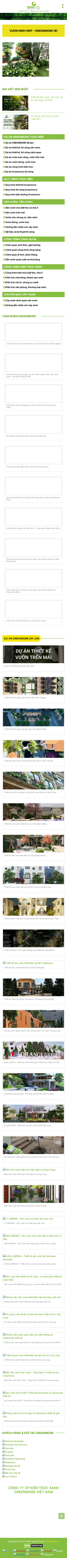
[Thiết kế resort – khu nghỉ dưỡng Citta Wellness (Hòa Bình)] (33, 938)
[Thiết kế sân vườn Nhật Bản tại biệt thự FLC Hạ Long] (33, 1355)
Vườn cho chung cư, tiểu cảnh (21, 217)
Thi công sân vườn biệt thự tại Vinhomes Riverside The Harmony (32, 1157)
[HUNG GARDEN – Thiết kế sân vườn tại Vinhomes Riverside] (33, 1257)
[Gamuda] (7, 1448)
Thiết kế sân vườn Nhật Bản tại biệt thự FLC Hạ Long (27, 1360)
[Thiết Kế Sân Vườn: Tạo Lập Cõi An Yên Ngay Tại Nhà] (15, 103)
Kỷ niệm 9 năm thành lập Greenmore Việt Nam (26, 436)
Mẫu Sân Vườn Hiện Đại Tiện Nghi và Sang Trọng (25, 1174)
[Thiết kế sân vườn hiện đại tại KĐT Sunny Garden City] (33, 875)
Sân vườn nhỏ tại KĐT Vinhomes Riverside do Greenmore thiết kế (32, 1400)
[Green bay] (8, 1469)
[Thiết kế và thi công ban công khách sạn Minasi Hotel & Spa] (33, 780)
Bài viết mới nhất (15, 89)
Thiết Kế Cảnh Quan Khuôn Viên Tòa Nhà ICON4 (25, 729)
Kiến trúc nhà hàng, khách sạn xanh (24, 277)
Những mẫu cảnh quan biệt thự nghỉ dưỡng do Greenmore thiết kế (32, 1342)
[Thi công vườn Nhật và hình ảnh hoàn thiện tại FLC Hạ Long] (33, 1316)
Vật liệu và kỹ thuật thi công (19, 231)
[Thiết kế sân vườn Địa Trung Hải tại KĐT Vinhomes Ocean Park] (33, 907)
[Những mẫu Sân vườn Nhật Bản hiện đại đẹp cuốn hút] (33, 1297)
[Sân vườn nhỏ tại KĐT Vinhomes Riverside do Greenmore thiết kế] (33, 1394)
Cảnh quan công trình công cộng (23, 249)
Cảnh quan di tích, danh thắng (21, 254)
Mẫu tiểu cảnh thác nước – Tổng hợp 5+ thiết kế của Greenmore (31, 1380)
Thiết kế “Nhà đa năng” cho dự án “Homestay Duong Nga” (29, 999)
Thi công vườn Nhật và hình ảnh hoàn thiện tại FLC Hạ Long (30, 1322)
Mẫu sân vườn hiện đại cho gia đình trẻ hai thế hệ (25, 1206)
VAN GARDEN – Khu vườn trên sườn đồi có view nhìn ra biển (30, 1243)
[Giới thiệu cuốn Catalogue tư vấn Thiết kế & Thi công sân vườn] (33, 394)
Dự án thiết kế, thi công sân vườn (22, 147)
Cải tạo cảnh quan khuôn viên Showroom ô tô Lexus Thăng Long (32, 1030)
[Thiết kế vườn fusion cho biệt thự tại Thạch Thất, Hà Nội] (33, 749)
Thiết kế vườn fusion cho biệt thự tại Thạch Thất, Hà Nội (28, 761)
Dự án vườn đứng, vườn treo (20, 162)
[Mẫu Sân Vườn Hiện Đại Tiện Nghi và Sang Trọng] (33, 1169)
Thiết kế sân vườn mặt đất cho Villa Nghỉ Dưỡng (24, 855)
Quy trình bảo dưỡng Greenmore (22, 194)
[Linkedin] (19, 1554)
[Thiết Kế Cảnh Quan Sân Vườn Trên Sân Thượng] (33, 686)
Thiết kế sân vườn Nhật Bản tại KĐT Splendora (24, 967)
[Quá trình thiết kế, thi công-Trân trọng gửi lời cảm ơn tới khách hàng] (33, 486)
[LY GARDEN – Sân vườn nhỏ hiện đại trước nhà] (33, 1218)
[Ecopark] (7, 1451)
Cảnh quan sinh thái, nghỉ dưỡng (22, 245)
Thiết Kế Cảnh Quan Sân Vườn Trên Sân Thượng (25, 697)
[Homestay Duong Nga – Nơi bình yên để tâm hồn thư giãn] (33, 1082)
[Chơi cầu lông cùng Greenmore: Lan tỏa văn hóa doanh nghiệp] (33, 332)
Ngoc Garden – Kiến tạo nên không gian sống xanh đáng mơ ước (32, 1062)
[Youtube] (46, 1551)
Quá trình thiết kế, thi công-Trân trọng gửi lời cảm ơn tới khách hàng (33, 498)
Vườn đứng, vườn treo (17, 222)
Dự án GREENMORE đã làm (19, 142)
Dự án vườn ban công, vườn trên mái (24, 157)
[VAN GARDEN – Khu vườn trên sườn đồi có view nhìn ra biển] (33, 1237)
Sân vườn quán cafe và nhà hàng (22, 259)
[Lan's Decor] (9, 1476)
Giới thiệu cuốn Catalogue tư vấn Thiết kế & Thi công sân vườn (31, 406)
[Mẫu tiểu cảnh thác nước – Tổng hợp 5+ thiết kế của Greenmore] (33, 1374)
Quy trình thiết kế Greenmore (20, 184)
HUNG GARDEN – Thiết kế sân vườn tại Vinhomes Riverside (30, 1264)
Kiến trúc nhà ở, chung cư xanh (21, 282)
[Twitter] (7, 1551)
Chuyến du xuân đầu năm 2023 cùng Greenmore (27, 467)
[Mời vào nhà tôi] (11, 1472)
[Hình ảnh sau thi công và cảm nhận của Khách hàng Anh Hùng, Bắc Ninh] (33, 578)
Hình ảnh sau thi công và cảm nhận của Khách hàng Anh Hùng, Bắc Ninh (30, 591)
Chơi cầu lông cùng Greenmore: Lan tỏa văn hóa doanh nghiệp (33, 344)
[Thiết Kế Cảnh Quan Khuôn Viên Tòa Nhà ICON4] (33, 717)
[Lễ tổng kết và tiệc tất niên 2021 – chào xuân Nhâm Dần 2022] (33, 517)
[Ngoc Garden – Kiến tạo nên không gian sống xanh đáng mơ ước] (33, 1050)
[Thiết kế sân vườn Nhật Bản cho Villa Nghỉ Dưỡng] (33, 812)
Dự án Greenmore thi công (19, 171)
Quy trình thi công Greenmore (21, 189)
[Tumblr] (58, 1551)
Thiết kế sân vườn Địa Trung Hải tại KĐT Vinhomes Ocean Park (31, 918)
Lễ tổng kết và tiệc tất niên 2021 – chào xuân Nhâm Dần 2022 (33, 528)
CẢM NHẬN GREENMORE (19, 316)
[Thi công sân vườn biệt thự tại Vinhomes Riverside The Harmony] (33, 1145)
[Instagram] (32, 1554)
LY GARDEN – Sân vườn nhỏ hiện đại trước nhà (24, 1223)
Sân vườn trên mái (15, 212)
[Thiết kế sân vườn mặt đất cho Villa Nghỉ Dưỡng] (33, 844)
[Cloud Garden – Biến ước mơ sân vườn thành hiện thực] (33, 1113)
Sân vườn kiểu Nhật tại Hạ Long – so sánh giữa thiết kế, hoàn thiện (33, 1284)
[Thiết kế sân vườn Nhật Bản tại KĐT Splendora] (33, 963)
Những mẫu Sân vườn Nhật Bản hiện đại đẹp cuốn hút (27, 1302)
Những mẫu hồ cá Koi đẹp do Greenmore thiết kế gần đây (29, 1421)
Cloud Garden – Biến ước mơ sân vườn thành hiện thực (27, 1125)
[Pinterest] (19, 1551)
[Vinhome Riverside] (13, 1441)
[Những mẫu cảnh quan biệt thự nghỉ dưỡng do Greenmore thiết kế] (33, 1336)
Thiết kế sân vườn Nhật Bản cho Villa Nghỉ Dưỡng (25, 824)
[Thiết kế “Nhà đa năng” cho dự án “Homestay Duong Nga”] (33, 987)
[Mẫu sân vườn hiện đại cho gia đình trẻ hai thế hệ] (33, 1194)
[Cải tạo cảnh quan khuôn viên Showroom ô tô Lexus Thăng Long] (33, 1019)
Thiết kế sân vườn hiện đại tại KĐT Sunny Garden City (27, 887)
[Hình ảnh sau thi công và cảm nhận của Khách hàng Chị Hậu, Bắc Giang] (33, 547)
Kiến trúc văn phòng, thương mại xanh (25, 287)
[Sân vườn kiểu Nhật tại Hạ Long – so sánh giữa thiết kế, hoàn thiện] (33, 1278)
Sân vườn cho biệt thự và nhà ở (21, 207)
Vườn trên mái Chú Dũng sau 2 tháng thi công (26, 621)
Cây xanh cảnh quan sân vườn (21, 300)
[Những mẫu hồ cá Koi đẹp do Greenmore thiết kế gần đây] (33, 1415)
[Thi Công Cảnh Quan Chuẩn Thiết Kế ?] (15, 122)
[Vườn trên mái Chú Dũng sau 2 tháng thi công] (33, 609)
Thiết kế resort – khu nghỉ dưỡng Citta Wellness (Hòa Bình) (29, 950)
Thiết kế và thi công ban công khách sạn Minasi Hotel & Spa (30, 792)
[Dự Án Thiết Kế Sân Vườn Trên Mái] (33, 654)
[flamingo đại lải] (11, 1465)
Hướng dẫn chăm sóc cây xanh (21, 227)
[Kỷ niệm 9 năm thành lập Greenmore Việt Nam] (33, 424)
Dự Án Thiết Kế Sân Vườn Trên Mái (19, 666)
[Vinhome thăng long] (13, 1458)
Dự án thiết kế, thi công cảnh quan (23, 152)
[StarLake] (8, 1455)
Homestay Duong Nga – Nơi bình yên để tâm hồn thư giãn (29, 1094)
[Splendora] (8, 1462)
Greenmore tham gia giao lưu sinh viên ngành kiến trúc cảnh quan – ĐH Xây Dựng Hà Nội (32, 375)
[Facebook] (33, 1551)
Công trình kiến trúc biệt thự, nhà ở (24, 272)
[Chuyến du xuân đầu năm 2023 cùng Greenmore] (33, 455)
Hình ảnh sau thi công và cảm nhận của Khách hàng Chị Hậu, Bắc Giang (33, 560)
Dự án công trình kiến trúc (19, 166)
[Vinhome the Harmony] (14, 1444)
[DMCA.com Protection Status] (33, 1545)
